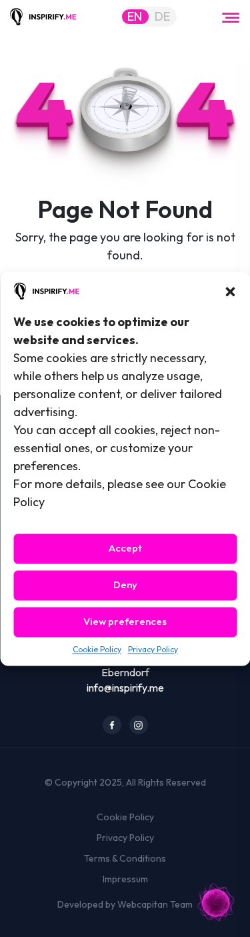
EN (134, 16)
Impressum (125, 879)
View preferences (125, 622)
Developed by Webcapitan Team (125, 904)
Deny (125, 585)
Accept (125, 548)
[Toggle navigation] (230, 16)
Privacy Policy (153, 649)
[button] (230, 290)
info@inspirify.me (125, 687)
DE (162, 16)
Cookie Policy (97, 649)
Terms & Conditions (125, 858)
